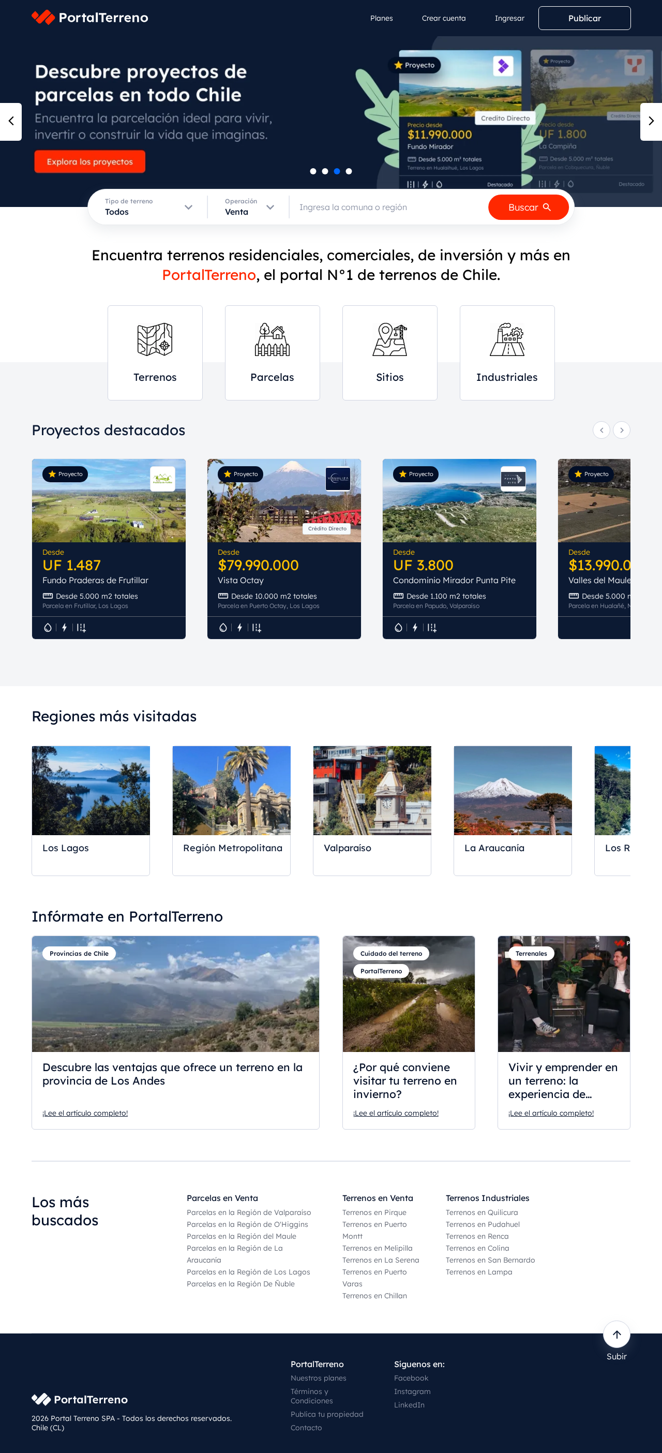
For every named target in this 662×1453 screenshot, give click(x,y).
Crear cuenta (444, 18)
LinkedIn (409, 1405)
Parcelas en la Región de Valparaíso (249, 1212)
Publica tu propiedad (327, 1414)
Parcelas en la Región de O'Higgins (247, 1224)
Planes (381, 18)
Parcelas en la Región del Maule (241, 1236)
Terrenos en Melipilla (377, 1248)
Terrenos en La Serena (380, 1260)
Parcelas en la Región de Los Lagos (248, 1272)
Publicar (584, 18)
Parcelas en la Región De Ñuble (241, 1283)
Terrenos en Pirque (374, 1212)
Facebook (411, 1378)
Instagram (412, 1391)
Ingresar (509, 18)
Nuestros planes (319, 1378)
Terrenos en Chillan (374, 1295)
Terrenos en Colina (477, 1248)
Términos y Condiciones (312, 1396)
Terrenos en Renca (477, 1236)
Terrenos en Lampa (479, 1272)
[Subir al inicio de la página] (616, 1334)
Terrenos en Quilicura (482, 1212)
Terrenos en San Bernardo (490, 1260)
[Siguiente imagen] (651, 122)
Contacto (306, 1427)
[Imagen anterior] (11, 122)
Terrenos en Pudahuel (483, 1224)
